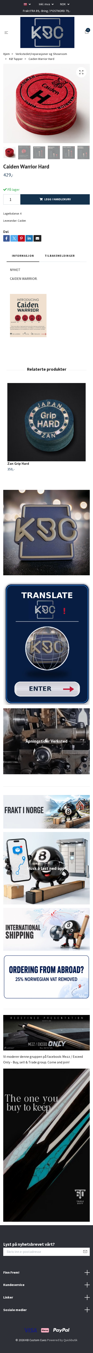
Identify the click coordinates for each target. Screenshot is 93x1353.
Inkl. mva (45, 4)
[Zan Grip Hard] (46, 440)
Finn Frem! (11, 1290)
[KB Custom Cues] (51, 38)
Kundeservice (13, 1302)
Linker (8, 1315)
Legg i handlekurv (57, 217)
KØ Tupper (16, 76)
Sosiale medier (15, 1327)
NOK (63, 4)
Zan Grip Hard (18, 481)
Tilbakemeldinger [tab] (60, 273)
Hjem (6, 71)
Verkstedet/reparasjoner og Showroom (41, 71)
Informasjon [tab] (23, 273)
